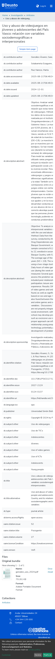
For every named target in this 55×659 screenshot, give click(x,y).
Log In (43, 6)
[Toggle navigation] (51, 6)
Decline (38, 655)
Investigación (17, 15)
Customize (6, 655)
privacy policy (34, 649)
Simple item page (27, 49)
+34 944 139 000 (24, 619)
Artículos (30, 15)
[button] (37, 6)
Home (5, 15)
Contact (18, 622)
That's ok (47, 655)
